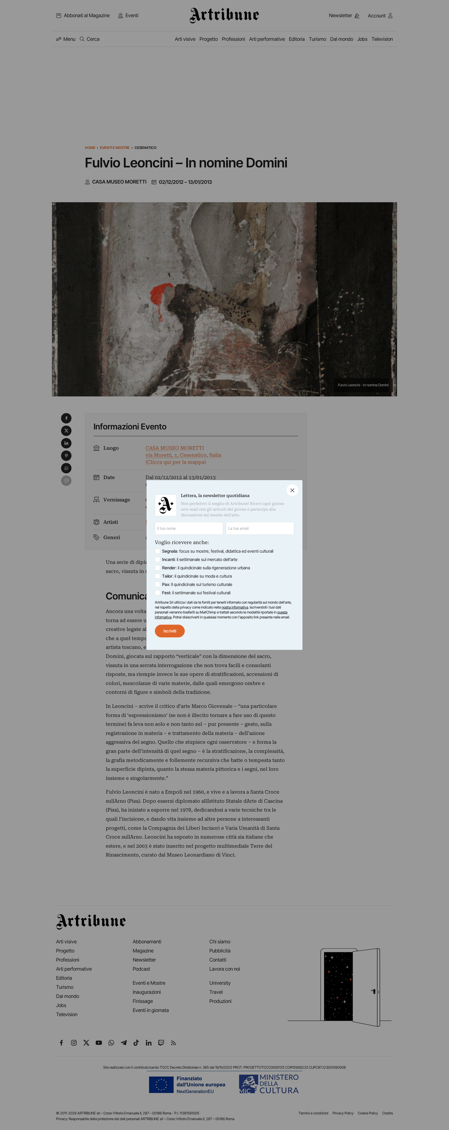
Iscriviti (169, 630)
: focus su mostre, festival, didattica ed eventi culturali (217, 551)
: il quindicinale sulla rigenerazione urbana (206, 567)
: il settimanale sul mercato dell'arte (199, 559)
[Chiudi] (292, 490)
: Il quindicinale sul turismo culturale (197, 584)
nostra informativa (235, 607)
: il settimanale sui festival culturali (196, 592)
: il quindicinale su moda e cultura (197, 576)
